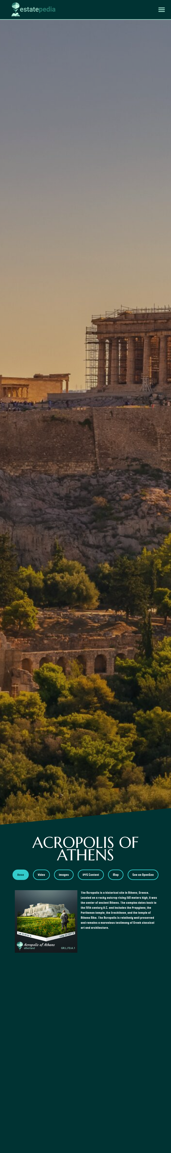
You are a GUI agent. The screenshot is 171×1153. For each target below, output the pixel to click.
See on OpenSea (143, 874)
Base (20, 874)
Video (41, 874)
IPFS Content (91, 874)
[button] (161, 9)
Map (116, 874)
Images (64, 874)
